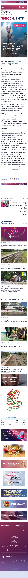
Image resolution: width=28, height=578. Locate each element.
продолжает (16, 61)
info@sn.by (14, 541)
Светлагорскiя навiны (17, 52)
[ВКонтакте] (10, 179)
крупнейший (10, 132)
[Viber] (16, 179)
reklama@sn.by (14, 542)
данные (22, 166)
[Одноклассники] (12, 179)
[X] (14, 179)
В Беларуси (19, 25)
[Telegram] (18, 179)
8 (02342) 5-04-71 (14, 537)
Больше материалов (24, 223)
